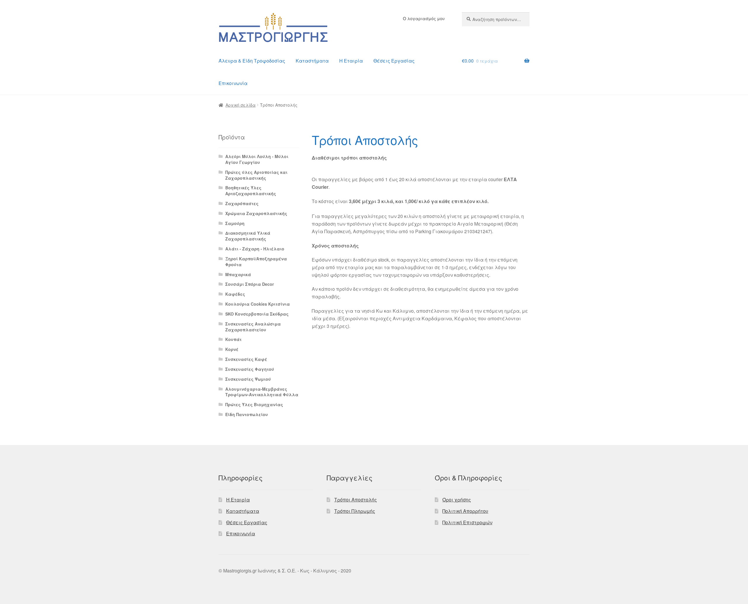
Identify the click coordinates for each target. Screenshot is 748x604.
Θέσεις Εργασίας (394, 60)
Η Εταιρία (351, 60)
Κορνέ (231, 349)
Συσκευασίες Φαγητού (249, 369)
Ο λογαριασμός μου (424, 18)
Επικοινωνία (233, 83)
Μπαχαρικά (238, 274)
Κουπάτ (233, 339)
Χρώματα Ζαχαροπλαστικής (256, 213)
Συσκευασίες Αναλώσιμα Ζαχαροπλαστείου (253, 327)
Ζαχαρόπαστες (242, 203)
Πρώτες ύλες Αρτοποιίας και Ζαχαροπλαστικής (256, 175)
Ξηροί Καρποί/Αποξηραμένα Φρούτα (256, 261)
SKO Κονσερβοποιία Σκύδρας (257, 314)
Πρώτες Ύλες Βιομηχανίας (254, 404)
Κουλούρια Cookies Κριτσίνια (257, 304)
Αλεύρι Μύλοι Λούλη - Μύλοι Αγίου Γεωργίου (256, 159)
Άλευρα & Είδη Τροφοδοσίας (252, 60)
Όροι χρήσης (456, 499)
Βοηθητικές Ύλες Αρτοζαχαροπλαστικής (250, 190)
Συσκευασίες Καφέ (246, 359)
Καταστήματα (312, 60)
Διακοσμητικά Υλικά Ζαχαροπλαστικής (247, 236)
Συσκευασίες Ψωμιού (248, 379)
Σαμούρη (235, 223)
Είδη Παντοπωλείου (246, 414)
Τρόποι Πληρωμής (354, 511)
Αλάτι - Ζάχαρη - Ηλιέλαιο (254, 249)
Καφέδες (235, 294)
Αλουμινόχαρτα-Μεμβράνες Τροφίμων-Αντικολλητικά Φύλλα (261, 392)
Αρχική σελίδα (241, 105)
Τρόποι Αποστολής (355, 499)
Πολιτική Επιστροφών (467, 522)
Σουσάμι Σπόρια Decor (249, 284)
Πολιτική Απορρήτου (465, 511)
